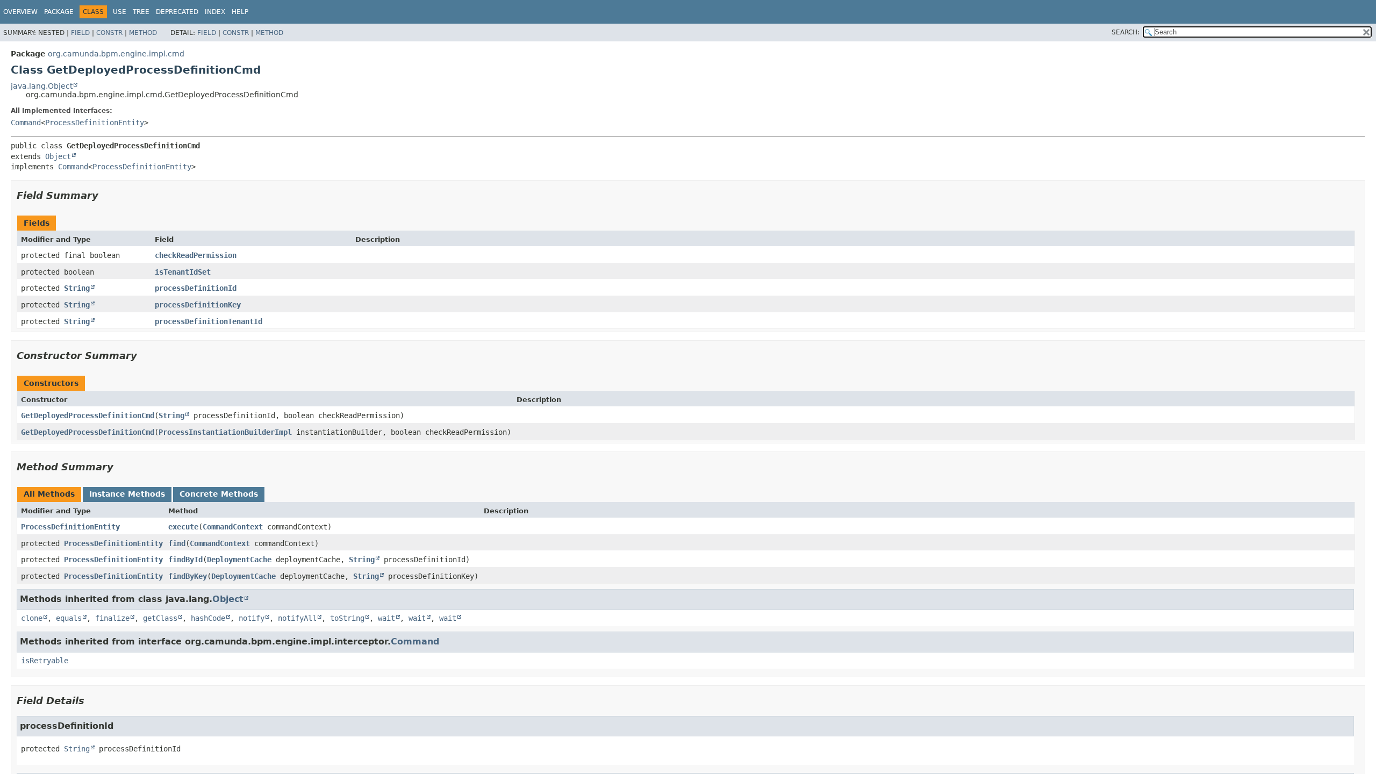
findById (185, 559)
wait (386, 618)
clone (31, 618)
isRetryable (44, 660)
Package (59, 12)
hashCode (208, 618)
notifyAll (297, 618)
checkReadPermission (195, 255)
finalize (112, 618)
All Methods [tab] (49, 494)
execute (183, 526)
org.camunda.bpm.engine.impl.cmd (116, 53)
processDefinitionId (195, 288)
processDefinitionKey (198, 304)
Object (58, 156)
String (77, 288)
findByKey (187, 576)
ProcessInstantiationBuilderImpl (225, 432)
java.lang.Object (42, 86)
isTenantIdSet (183, 272)
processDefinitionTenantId (208, 321)
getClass (160, 618)
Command (26, 122)
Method (143, 33)
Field (80, 33)
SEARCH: (1126, 32)
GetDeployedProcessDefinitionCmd (87, 415)
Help (240, 12)
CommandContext (233, 526)
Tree (141, 12)
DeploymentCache (239, 559)
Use (119, 12)
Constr (109, 33)
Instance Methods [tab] (127, 494)
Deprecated (177, 12)
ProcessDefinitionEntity (94, 122)
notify (251, 618)
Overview (20, 12)
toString (347, 618)
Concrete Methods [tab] (219, 494)
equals (69, 618)
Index (215, 12)
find (176, 543)
